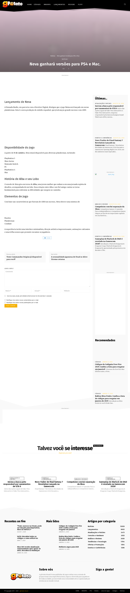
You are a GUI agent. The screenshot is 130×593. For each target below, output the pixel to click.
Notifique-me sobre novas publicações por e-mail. (22, 302)
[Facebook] (114, 4)
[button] (125, 4)
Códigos (98, 361)
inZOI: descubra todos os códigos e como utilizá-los (27, 537)
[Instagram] (117, 4)
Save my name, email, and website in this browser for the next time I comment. (29, 296)
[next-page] (67, 497)
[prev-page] (62, 497)
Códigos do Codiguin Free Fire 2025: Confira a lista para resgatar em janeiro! (109, 366)
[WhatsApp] (76, 90)
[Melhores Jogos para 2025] (51, 550)
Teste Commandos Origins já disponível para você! (24, 258)
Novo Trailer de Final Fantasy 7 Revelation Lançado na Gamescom (109, 142)
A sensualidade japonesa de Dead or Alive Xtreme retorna (69, 258)
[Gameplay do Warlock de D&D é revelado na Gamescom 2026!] (110, 259)
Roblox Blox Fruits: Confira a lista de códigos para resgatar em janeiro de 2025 (110, 398)
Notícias (52, 56)
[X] (120, 4)
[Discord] (111, 4)
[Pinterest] (71, 90)
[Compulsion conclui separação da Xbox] (110, 224)
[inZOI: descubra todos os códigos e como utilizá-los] (10, 539)
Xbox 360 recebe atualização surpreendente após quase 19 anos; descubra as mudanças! (29, 548)
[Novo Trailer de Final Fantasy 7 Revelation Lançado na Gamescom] (110, 160)
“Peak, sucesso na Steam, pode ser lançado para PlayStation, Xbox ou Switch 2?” (29, 527)
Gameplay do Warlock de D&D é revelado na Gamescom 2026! (109, 241)
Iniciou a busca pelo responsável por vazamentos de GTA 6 (16, 484)
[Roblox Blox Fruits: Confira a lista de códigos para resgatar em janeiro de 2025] (110, 383)
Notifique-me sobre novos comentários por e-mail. (22, 300)
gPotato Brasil (24, 591)
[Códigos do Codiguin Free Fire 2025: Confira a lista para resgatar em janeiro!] (110, 351)
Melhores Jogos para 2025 (69, 547)
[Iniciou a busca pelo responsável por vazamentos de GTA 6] (110, 125)
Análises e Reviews (101, 204)
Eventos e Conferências (103, 137)
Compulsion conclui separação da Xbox (81, 483)
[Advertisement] (65, 81)
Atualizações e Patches (103, 103)
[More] (81, 90)
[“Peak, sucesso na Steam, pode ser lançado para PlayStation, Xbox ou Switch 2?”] (10, 529)
